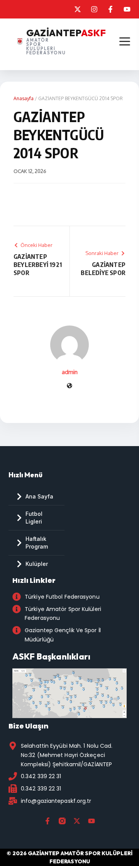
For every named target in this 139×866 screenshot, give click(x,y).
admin (70, 372)
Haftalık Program (36, 542)
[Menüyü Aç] (124, 41)
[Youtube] (91, 820)
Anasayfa (24, 98)
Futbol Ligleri (33, 517)
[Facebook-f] (47, 820)
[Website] (69, 386)
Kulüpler (36, 564)
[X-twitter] (76, 820)
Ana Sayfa (39, 496)
